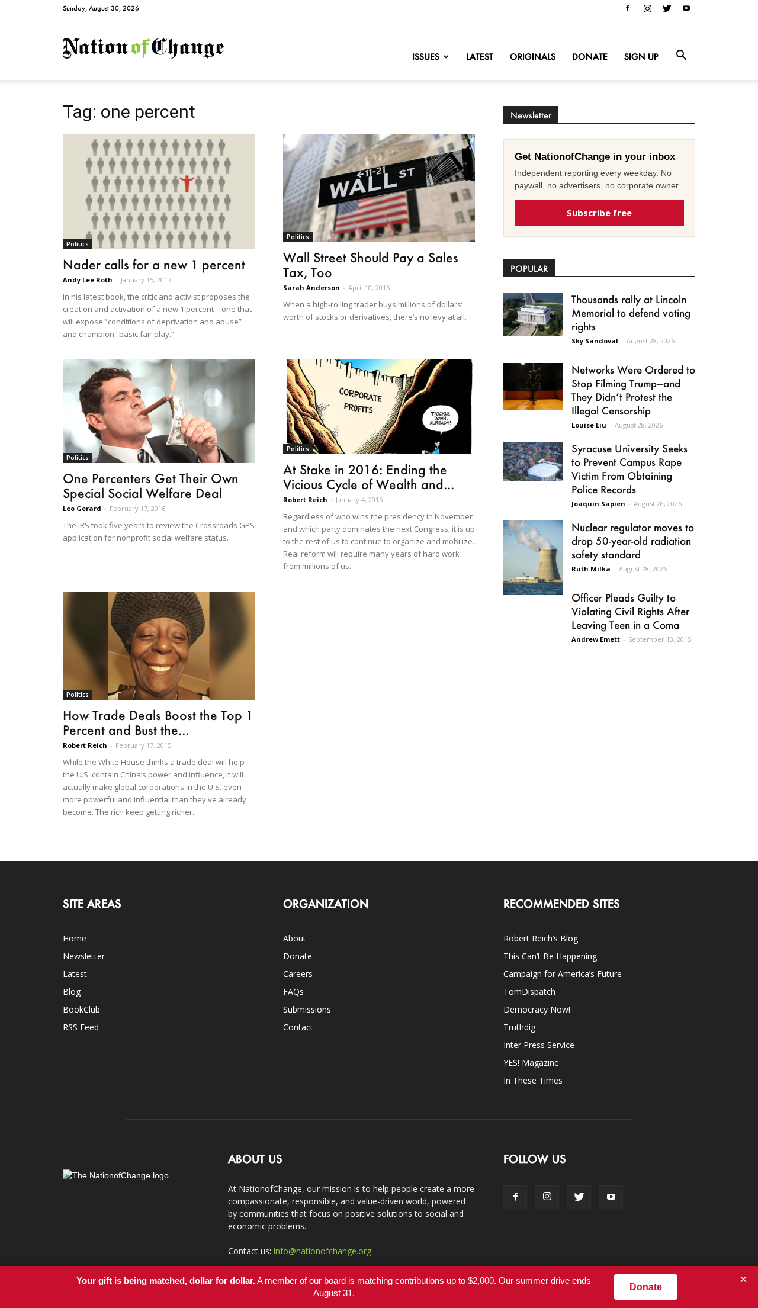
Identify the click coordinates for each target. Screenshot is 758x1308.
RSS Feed (81, 1027)
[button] (681, 55)
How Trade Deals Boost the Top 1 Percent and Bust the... (158, 722)
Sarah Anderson (311, 287)
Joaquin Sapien (598, 503)
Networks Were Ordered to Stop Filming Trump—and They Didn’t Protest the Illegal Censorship (633, 390)
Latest (479, 56)
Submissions (307, 1009)
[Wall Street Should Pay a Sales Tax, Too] (379, 188)
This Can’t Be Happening (550, 956)
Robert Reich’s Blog (540, 938)
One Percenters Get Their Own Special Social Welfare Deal (151, 485)
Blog (72, 991)
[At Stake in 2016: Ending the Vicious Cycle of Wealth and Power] (379, 406)
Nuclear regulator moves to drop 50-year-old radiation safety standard (632, 540)
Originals (532, 56)
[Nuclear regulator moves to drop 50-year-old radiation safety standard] (533, 557)
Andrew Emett (595, 639)
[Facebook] (628, 8)
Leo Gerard (82, 508)
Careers (298, 973)
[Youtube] (686, 8)
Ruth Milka (591, 568)
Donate (590, 56)
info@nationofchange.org (322, 1250)
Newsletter (84, 956)
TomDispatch (529, 991)
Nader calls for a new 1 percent (154, 264)
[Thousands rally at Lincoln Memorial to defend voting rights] (533, 314)
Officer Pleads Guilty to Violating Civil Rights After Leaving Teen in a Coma (630, 611)
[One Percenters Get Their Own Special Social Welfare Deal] (159, 410)
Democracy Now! (536, 1009)
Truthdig (519, 1027)
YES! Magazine (531, 1062)
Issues (425, 56)
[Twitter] (667, 8)
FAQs (293, 991)
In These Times (533, 1080)
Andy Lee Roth (88, 279)
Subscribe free (599, 212)
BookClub (81, 1009)
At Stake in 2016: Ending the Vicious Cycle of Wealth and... (368, 476)
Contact (298, 1027)
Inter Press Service (538, 1044)
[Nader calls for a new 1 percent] (159, 191)
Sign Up (641, 56)
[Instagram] (647, 8)
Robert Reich (305, 499)
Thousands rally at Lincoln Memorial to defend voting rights (630, 313)
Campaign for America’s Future (562, 973)
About (294, 938)
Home (74, 938)
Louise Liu (588, 424)
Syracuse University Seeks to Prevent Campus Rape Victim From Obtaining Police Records (629, 469)
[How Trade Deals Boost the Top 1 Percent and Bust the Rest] (159, 645)
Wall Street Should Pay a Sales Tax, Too (370, 264)
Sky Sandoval (594, 340)
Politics (77, 244)
